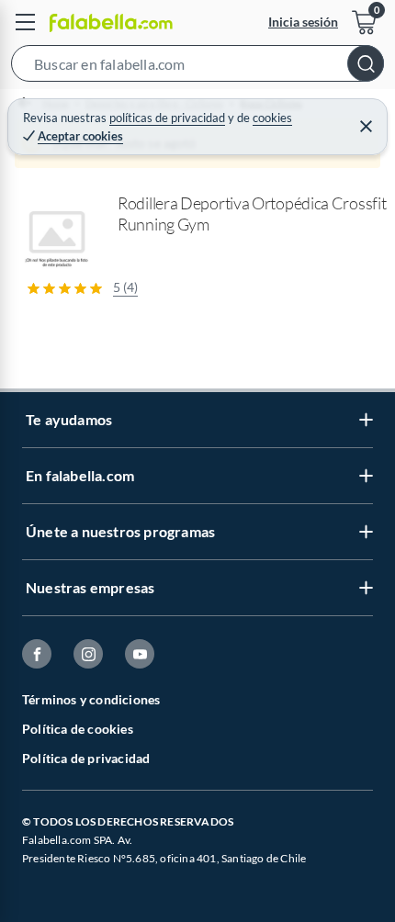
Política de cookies (77, 728)
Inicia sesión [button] (303, 21)
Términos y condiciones (91, 699)
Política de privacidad (86, 758)
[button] (197, 67)
